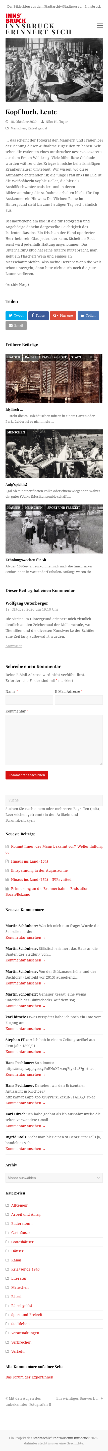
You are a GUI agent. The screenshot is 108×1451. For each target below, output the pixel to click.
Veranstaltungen (25, 1333)
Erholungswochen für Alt (26, 559)
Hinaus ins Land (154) (29, 861)
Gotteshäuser (22, 1242)
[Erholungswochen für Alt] (54, 529)
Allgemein (19, 1205)
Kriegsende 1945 (25, 1269)
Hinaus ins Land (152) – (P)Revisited (41, 880)
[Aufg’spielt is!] (54, 453)
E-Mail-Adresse (68, 691)
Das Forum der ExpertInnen (29, 1377)
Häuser (13, 357)
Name (12, 691)
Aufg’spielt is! (16, 484)
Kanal (16, 1260)
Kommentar (17, 711)
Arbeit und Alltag (26, 1214)
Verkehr (18, 1351)
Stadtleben (81, 357)
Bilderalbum (21, 1224)
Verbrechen (21, 1342)
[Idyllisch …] (54, 378)
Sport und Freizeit (63, 508)
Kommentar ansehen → (26, 937)
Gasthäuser (20, 1233)
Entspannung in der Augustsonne (39, 870)
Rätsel (31, 357)
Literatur (19, 1278)
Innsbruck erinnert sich (39, 29)
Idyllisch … (14, 409)
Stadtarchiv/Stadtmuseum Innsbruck (61, 1438)
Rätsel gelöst (37, 128)
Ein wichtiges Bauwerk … (77, 1398)
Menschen (18, 128)
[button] (16, 315)
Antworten (14, 646)
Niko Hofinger (57, 122)
